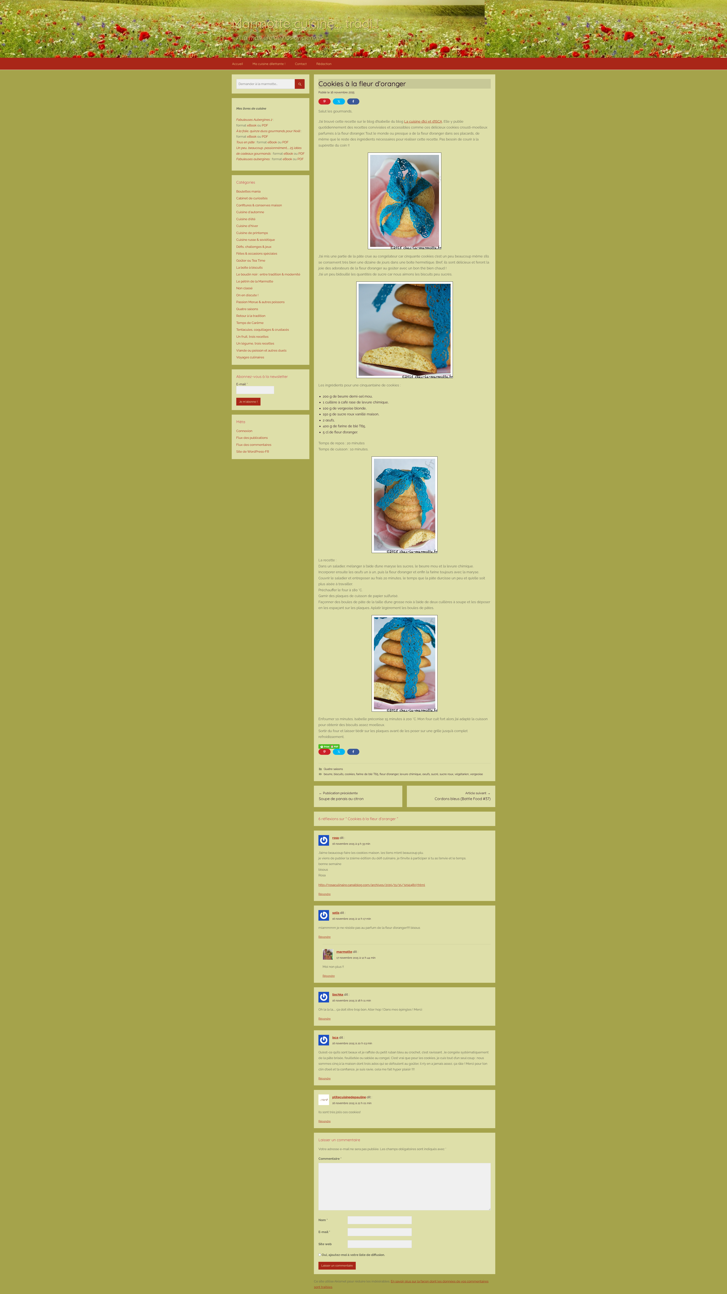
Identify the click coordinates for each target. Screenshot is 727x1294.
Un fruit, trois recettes (252, 337)
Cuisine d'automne (250, 212)
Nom (323, 1220)
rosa (335, 838)
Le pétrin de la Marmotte (254, 281)
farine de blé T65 (367, 774)
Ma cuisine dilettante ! (269, 64)
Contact (301, 64)
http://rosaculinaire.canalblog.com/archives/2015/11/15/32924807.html (371, 885)
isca (335, 1037)
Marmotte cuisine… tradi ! (305, 23)
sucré (434, 774)
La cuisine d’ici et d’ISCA (423, 121)
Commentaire (330, 1159)
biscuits (338, 774)
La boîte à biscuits (249, 267)
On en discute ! (247, 295)
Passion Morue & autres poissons (260, 302)
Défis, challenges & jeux (253, 247)
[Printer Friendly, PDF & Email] (329, 746)
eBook (252, 125)
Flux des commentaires (253, 445)
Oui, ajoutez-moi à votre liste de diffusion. (353, 1255)
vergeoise (476, 774)
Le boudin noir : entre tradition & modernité (268, 274)
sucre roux (446, 774)
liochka (337, 994)
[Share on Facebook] (353, 101)
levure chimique (410, 774)
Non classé (244, 288)
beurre (328, 774)
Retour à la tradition (250, 316)
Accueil (237, 64)
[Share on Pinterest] (324, 101)
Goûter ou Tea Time (250, 260)
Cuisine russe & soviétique (255, 240)
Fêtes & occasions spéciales (256, 253)
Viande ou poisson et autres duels (261, 350)
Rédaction (324, 64)
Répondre (324, 894)
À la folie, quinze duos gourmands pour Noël (268, 131)
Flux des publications (252, 438)
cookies (350, 774)
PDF (265, 125)
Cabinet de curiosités (252, 198)
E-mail (324, 1232)
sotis (335, 913)
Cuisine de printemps (252, 233)
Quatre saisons (333, 769)
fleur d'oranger (389, 774)
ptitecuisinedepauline (349, 1097)
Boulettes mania (248, 191)
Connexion (244, 431)
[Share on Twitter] (339, 101)
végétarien (462, 774)
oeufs (426, 774)
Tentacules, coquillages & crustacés (262, 329)
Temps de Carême (250, 323)
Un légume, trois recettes (255, 343)
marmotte (344, 952)
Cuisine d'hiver (247, 226)
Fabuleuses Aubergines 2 (254, 120)
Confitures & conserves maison (259, 205)
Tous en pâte (245, 142)
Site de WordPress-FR (252, 451)
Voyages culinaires (250, 357)
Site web (325, 1244)
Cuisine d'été (245, 219)
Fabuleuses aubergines (253, 159)
